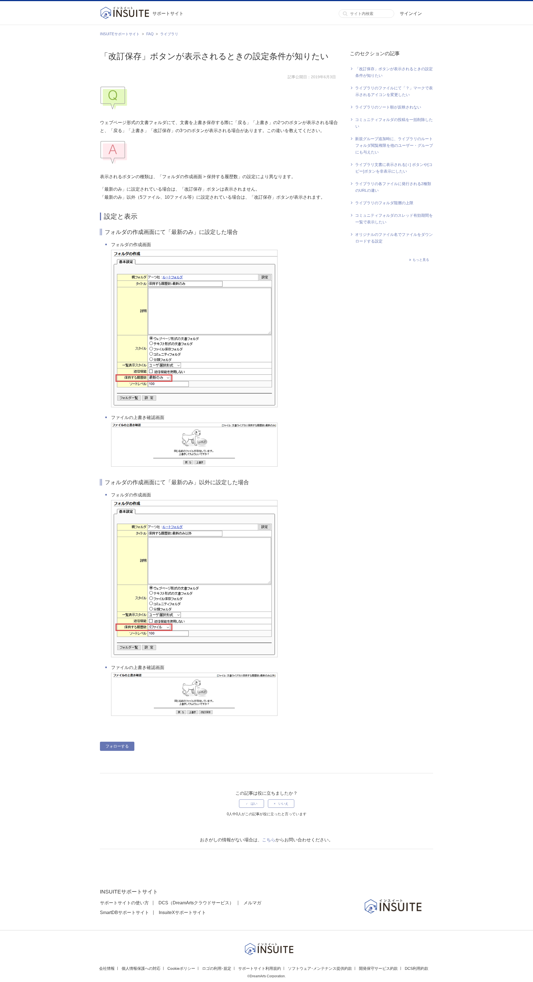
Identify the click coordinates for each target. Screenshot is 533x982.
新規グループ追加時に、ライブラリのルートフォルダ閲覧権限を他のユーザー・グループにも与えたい (394, 145)
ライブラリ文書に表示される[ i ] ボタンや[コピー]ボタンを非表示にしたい (394, 167)
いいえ (283, 804)
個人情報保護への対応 (141, 968)
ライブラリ (169, 34)
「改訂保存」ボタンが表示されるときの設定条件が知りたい (394, 72)
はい (254, 804)
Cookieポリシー (181, 968)
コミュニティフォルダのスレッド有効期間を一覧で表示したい (394, 218)
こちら (268, 839)
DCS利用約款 (416, 968)
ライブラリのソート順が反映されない (388, 107)
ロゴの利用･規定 (216, 968)
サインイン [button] (411, 13)
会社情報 (107, 968)
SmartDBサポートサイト (124, 912)
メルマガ (252, 902)
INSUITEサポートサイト (120, 34)
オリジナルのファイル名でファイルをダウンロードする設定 (394, 237)
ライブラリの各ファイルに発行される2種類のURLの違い (393, 187)
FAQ (150, 34)
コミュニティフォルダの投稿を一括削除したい (394, 122)
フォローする (117, 746)
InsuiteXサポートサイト (182, 912)
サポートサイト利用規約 (259, 968)
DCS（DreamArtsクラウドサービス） (196, 902)
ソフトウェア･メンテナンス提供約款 (320, 968)
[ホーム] (126, 13)
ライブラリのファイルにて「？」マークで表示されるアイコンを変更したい (394, 91)
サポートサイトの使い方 (124, 902)
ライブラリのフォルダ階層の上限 (384, 203)
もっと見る (421, 260)
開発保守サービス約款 (378, 968)
